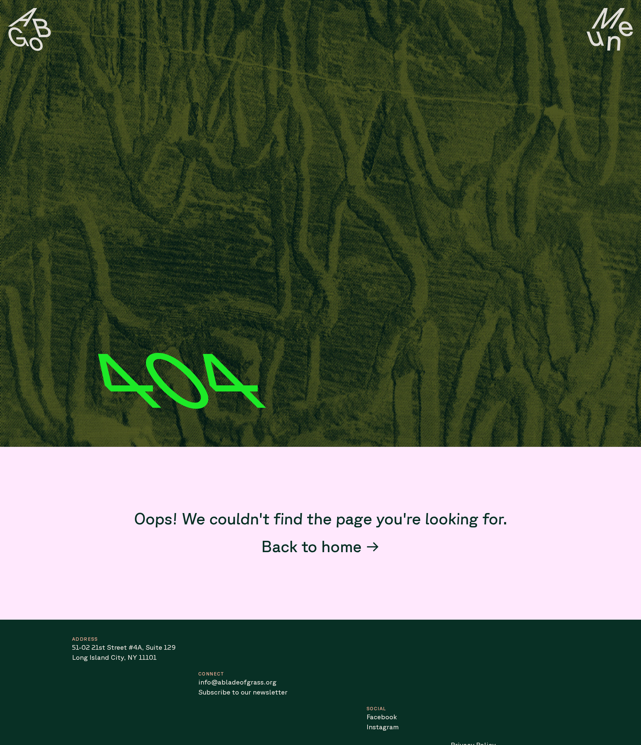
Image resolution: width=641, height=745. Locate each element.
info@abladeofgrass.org (237, 682)
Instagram (383, 727)
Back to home (311, 546)
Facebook (382, 717)
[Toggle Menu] (610, 29)
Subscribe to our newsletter (242, 692)
